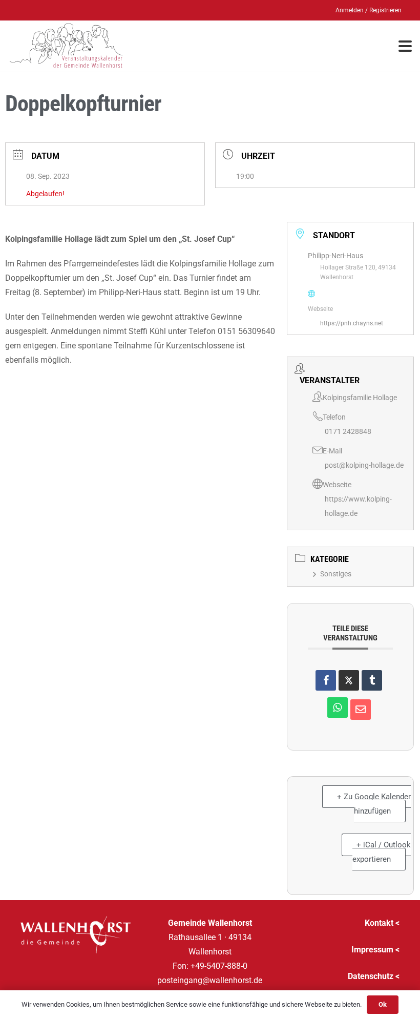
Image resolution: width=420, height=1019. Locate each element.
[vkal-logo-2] (66, 46)
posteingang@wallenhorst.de (209, 980)
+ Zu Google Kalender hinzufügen (374, 804)
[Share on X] (349, 680)
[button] (405, 46)
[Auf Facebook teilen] (326, 680)
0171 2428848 (348, 431)
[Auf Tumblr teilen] (372, 680)
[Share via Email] (360, 709)
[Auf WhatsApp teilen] (337, 707)
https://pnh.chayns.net (351, 323)
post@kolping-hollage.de (364, 465)
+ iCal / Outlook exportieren (381, 852)
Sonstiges (335, 574)
